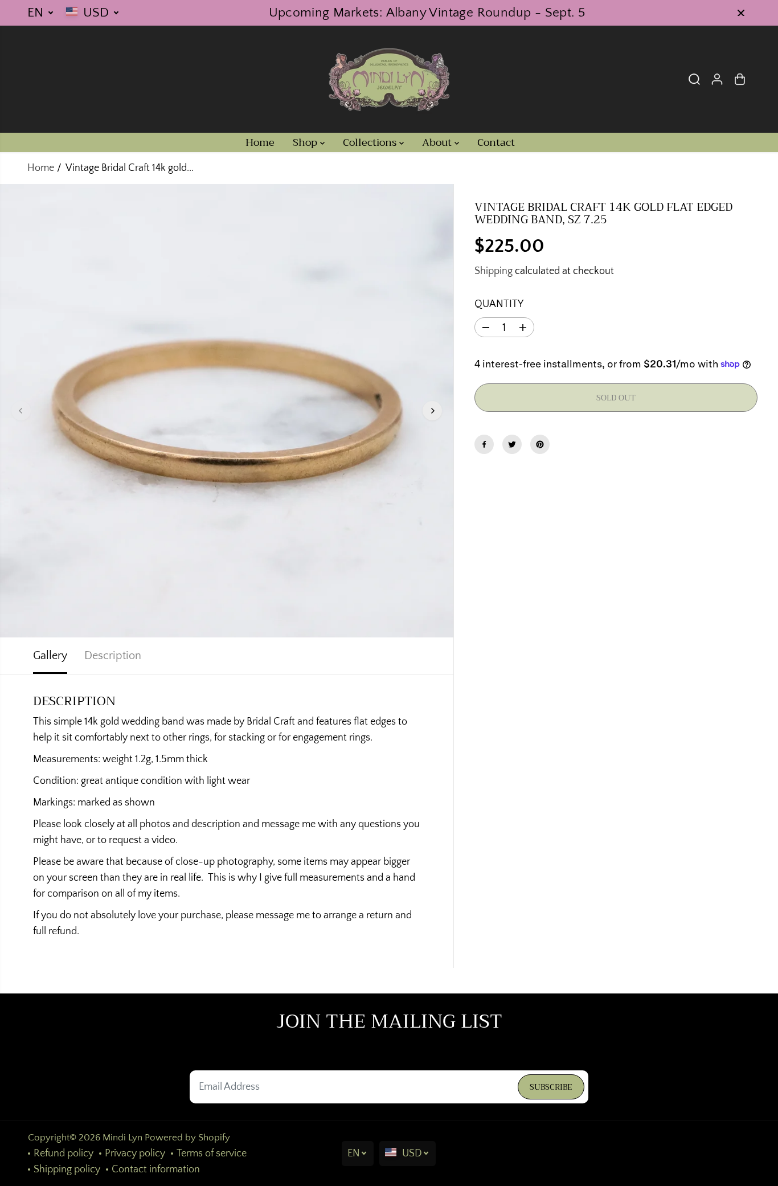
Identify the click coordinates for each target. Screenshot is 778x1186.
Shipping (493, 271)
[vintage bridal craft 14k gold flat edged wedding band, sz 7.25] (226, 410)
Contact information (156, 1169)
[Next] (432, 410)
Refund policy (63, 1153)
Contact (496, 142)
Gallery (50, 655)
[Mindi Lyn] (389, 79)
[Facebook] (484, 444)
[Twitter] (512, 444)
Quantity (498, 304)
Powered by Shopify (187, 1137)
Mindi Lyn (122, 1137)
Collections (371, 142)
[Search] (694, 79)
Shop (306, 142)
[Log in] (717, 79)
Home (260, 142)
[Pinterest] (540, 444)
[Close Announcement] (741, 13)
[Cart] (740, 79)
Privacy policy (135, 1153)
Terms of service (212, 1153)
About (438, 142)
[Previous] (21, 410)
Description (112, 655)
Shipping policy (67, 1169)
